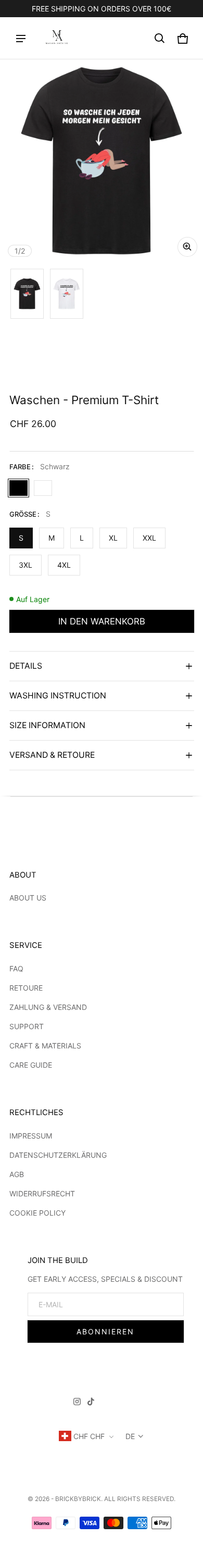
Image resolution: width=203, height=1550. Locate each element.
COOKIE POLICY (37, 1212)
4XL (64, 564)
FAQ (16, 968)
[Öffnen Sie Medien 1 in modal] (101, 160)
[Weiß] (43, 488)
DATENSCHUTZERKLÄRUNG (58, 1155)
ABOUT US (27, 897)
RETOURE (26, 987)
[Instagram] (77, 1403)
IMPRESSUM (30, 1135)
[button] (159, 38)
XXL (149, 537)
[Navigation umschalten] (20, 38)
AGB (16, 1174)
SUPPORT (26, 1026)
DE (130, 1436)
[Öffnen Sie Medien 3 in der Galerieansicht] (66, 294)
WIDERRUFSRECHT (42, 1193)
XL (113, 537)
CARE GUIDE (30, 1064)
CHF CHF (89, 1436)
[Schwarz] (18, 488)
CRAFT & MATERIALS (45, 1045)
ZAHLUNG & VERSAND (48, 1007)
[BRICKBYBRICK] (57, 38)
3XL (25, 564)
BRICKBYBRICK (78, 1499)
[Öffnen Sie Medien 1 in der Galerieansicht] (27, 294)
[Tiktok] (90, 1403)
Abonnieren (105, 1331)
